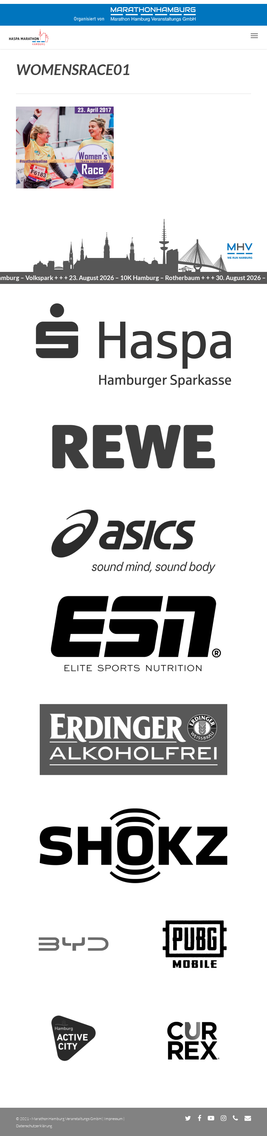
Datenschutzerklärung (34, 1125)
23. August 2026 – (120, 277)
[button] (254, 35)
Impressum (113, 1118)
